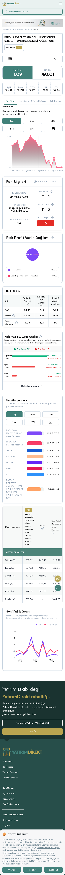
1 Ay (12, 121)
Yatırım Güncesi (10, 772)
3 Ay (32, 121)
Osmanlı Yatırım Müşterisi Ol (32, 722)
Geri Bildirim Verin (11, 804)
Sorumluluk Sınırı (10, 820)
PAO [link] (35, 29)
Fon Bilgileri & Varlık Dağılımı (32, 101)
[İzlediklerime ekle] (10, 58)
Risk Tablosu (55, 101)
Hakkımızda (7, 766)
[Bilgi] (13, 315)
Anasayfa (6, 29)
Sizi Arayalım (8, 798)
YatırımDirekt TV (10, 777)
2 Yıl (32, 128)
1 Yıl (12, 128)
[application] (32, 154)
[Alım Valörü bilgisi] (51, 191)
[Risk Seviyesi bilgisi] (52, 217)
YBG (53, 121)
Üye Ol (32, 731)
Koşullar (6, 825)
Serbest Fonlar (22, 29)
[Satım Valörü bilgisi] (52, 204)
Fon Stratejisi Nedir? (47, 181)
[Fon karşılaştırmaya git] (55, 58)
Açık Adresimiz (9, 793)
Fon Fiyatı (10, 101)
